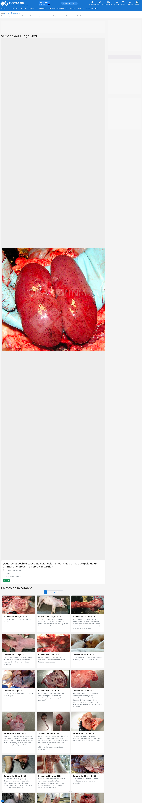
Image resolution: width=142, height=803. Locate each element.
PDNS (7, 573)
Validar (6, 581)
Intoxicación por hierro (13, 577)
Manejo (72, 9)
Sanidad (15, 9)
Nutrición (42, 9)
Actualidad (5, 9)
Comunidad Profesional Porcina (18, 5)
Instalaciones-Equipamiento (87, 9)
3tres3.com (16, 2)
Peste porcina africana (13, 570)
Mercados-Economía (28, 9)
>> (61, 592)
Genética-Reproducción (57, 9)
